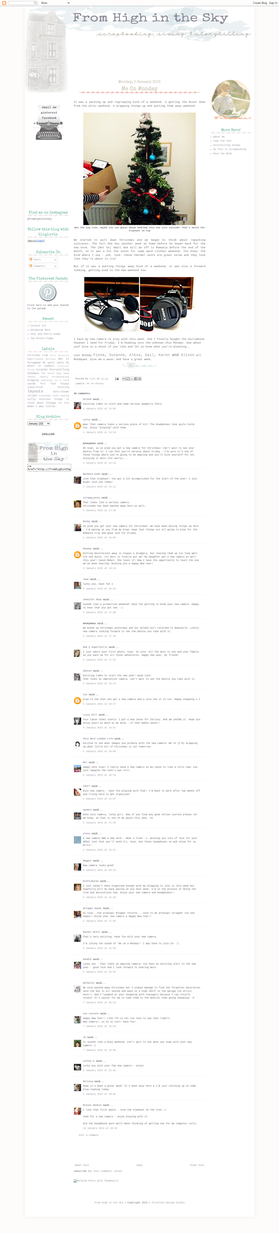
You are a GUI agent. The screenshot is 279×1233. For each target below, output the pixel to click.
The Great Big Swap (55, 373)
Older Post (197, 1165)
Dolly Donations (59, 355)
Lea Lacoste (91, 1013)
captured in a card (55, 380)
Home (139, 1165)
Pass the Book (222, 153)
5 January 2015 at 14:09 (99, 537)
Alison (187, 355)
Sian (93, 378)
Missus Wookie (92, 1105)
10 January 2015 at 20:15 (100, 1128)
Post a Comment (89, 1135)
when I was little (41, 406)
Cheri (86, 786)
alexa (86, 833)
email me (49, 107)
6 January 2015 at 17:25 (99, 921)
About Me (219, 137)
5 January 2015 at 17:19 (99, 636)
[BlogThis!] (128, 379)
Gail (149, 355)
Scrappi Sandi (92, 908)
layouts (35, 391)
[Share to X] (132, 379)
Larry (86, 419)
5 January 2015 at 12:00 (99, 408)
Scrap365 (42, 369)
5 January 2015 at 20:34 (99, 775)
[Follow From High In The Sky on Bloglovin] (36, 242)
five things (59, 383)
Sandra (87, 810)
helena (87, 399)
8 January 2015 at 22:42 (99, 1070)
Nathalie (88, 983)
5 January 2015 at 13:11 (99, 486)
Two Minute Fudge (41, 338)
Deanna (87, 548)
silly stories (39, 399)
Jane (86, 579)
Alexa (135, 355)
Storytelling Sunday (226, 145)
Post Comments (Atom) (108, 1171)
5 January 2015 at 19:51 (99, 727)
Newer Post (82, 1165)
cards (31, 383)
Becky (86, 521)
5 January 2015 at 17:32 (99, 659)
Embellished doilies (41, 359)
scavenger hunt (49, 395)
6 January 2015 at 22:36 (99, 972)
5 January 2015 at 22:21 (99, 850)
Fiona (99, 355)
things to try (57, 402)
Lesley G (88, 1061)
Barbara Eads (91, 474)
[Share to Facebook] (136, 379)
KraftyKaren (91, 881)
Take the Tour (222, 141)
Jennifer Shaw (92, 599)
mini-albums (61, 391)
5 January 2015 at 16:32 (99, 588)
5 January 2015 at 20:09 (99, 751)
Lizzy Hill (90, 714)
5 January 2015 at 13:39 (99, 510)
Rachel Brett (91, 932)
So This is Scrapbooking (229, 149)
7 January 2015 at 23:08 (99, 1050)
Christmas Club (37, 355)
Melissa (88, 1081)
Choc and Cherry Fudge (45, 334)
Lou (85, 694)
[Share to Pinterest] (140, 379)
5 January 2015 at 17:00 (99, 612)
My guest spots (53, 362)
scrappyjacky (91, 497)
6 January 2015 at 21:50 (99, 948)
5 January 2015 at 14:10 (99, 568)
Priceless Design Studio (168, 1202)
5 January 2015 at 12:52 (99, 463)
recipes (32, 395)
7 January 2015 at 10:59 (99, 1026)
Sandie (87, 959)
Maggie (87, 860)
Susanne (117, 355)
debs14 (87, 671)
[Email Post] (117, 378)
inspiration (35, 387)
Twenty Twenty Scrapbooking (48, 377)
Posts (36, 259)
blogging (33, 380)
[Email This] (124, 379)
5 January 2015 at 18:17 (99, 704)
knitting (63, 387)
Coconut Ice (38, 325)
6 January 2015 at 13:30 (99, 897)
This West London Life (98, 738)
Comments (38, 266)
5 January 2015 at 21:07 (99, 798)
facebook (49, 118)
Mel (85, 762)
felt (43, 383)
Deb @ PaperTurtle (95, 647)
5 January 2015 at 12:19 (99, 432)
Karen (163, 355)
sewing (64, 395)
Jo (84, 1037)
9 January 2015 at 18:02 (99, 1094)
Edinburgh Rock (40, 330)
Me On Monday (95, 383)
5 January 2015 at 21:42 (99, 822)
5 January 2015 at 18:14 (99, 683)
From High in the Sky (109, 1202)
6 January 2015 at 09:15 (99, 870)
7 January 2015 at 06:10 (99, 1002)
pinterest (49, 113)
